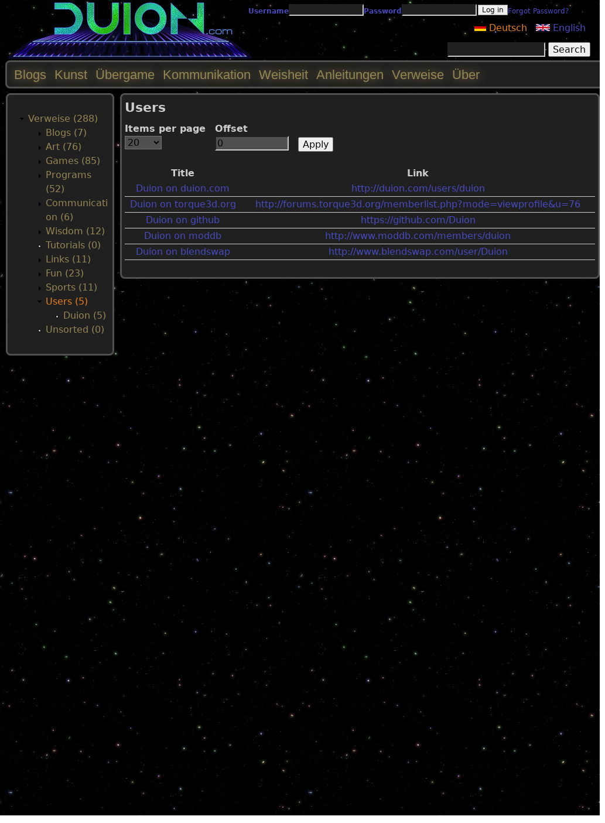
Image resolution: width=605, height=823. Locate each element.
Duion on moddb (182, 235)
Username (268, 11)
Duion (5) (84, 315)
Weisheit (283, 74)
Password (383, 11)
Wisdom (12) (75, 231)
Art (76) (63, 146)
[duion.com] (130, 56)
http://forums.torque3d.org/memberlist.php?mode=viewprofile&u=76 (417, 204)
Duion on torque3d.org (183, 204)
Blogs (30, 74)
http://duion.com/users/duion (418, 188)
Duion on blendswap (183, 251)
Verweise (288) (63, 118)
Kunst (70, 74)
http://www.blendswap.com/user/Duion (418, 251)
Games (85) (73, 160)
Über (466, 74)
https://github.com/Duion (418, 220)
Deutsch (506, 27)
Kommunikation (207, 74)
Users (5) (67, 301)
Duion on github (183, 220)
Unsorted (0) (75, 329)
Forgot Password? (538, 11)
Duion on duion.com (183, 188)
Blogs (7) (66, 132)
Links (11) (68, 259)
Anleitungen (350, 74)
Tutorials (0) (73, 245)
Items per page (165, 128)
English (568, 27)
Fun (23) (65, 273)
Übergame (125, 74)
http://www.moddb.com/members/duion (418, 235)
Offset (231, 128)
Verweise (418, 74)
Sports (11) (71, 287)
